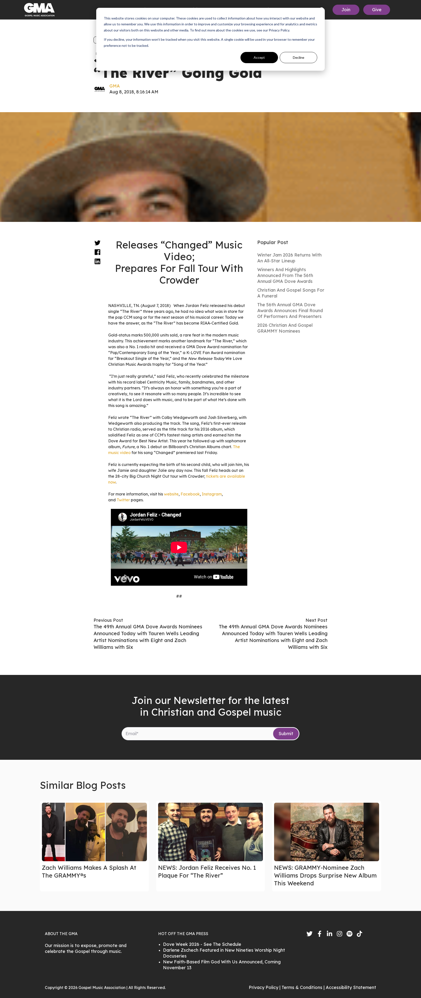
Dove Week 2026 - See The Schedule (202, 944)
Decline (298, 57)
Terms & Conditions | (304, 987)
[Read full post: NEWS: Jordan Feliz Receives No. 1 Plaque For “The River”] (210, 832)
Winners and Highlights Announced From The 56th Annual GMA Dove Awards (285, 275)
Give (377, 9)
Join (346, 9)
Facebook (190, 494)
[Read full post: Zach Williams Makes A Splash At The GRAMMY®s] (94, 832)
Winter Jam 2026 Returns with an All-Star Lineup (289, 258)
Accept (259, 57)
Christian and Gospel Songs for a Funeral (290, 293)
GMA (114, 86)
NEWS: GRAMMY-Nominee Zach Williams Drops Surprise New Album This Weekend (325, 875)
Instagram (212, 494)
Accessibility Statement (351, 987)
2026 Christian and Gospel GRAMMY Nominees (285, 328)
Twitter (124, 499)
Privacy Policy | (265, 987)
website (171, 494)
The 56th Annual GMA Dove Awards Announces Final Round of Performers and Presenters (290, 310)
